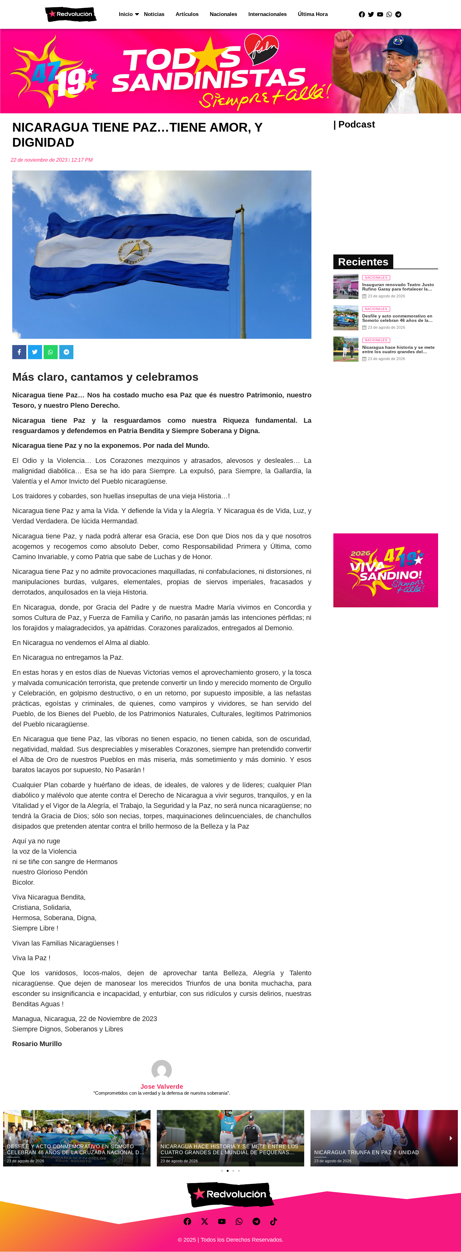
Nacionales (223, 14)
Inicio (126, 14)
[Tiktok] (274, 1221)
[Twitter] (371, 14)
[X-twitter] (205, 1221)
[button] (222, 1171)
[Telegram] (398, 14)
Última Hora (313, 14)
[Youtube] (380, 14)
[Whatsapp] (389, 14)
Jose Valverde (161, 1086)
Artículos (187, 14)
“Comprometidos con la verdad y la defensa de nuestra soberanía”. (161, 1093)
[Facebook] (362, 14)
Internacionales (267, 14)
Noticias (154, 14)
